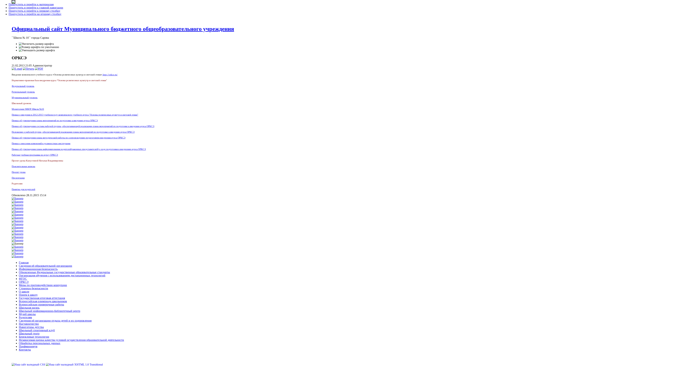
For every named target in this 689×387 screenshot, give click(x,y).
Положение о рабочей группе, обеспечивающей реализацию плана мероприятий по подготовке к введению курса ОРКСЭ (73, 132)
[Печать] (28, 68)
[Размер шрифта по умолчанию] (39, 47)
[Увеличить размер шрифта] (36, 44)
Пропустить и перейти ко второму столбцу (35, 14)
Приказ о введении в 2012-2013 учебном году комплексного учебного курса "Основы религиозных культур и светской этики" (75, 114)
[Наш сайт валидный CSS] (29, 364)
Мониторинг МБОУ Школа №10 (28, 109)
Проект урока (18, 172)
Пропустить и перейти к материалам (31, 4)
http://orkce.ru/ (110, 74)
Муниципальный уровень (25, 97)
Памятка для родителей (23, 189)
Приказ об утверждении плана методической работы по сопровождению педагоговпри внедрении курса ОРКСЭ (68, 137)
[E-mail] (17, 68)
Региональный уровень (23, 91)
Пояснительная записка (23, 166)
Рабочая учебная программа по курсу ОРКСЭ (35, 155)
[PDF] (39, 68)
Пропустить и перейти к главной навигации (36, 7)
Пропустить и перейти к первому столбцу (34, 10)
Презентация (18, 177)
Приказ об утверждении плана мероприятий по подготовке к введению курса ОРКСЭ (55, 120)
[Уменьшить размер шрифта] (37, 50)
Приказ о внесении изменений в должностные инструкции (41, 143)
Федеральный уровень (23, 86)
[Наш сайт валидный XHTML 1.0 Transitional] (74, 364)
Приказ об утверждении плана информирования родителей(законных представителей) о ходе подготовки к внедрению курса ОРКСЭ (79, 149)
